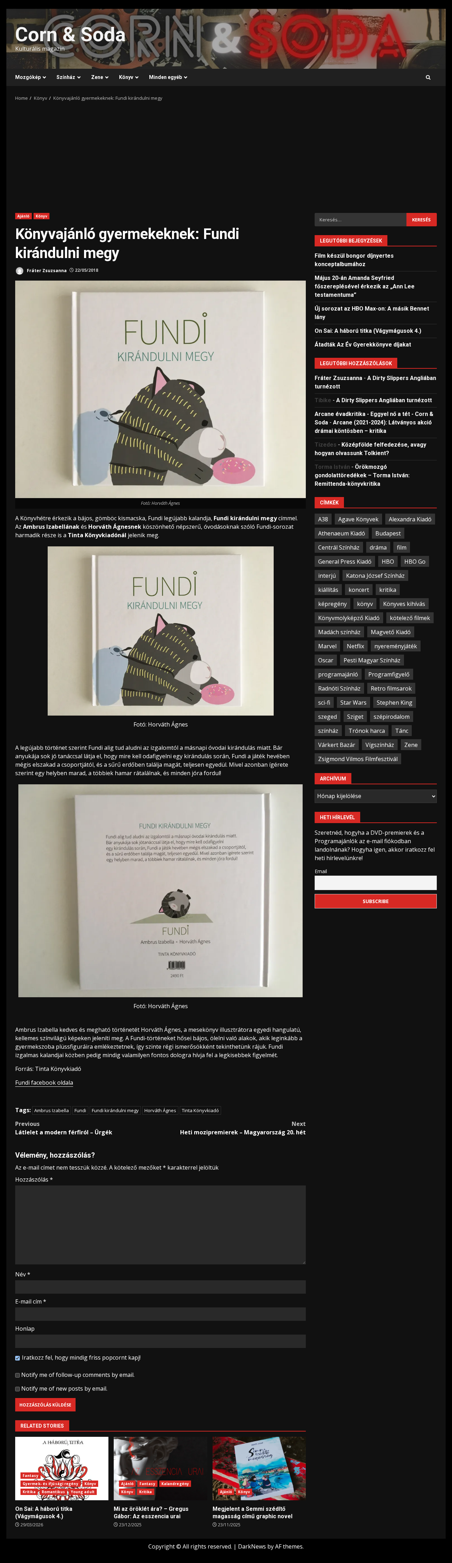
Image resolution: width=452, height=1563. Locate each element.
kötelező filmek (410, 617)
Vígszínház (379, 744)
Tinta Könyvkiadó (200, 1110)
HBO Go (415, 561)
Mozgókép (28, 77)
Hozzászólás (34, 1179)
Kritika (29, 1491)
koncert (359, 589)
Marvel (327, 646)
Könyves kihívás (404, 603)
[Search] (428, 77)
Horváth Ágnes (160, 1110)
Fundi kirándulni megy (115, 1110)
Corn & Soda (70, 34)
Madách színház (339, 632)
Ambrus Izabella (51, 1110)
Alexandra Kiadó (410, 519)
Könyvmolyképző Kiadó (349, 617)
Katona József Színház (375, 575)
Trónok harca (367, 730)
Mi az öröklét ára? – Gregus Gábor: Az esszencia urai (160, 1468)
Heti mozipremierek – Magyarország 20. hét (243, 1128)
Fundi (80, 1110)
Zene (97, 77)
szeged (327, 716)
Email (321, 871)
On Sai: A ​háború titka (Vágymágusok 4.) (61, 1468)
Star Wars (353, 702)
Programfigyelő (389, 674)
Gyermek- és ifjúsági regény (50, 1483)
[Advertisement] (226, 154)
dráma (378, 547)
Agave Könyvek (358, 519)
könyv (365, 603)
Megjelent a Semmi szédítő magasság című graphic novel (259, 1468)
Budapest (388, 533)
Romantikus (53, 1491)
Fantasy (30, 1475)
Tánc (401, 730)
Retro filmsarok (391, 688)
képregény (332, 603)
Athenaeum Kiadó (341, 533)
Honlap (25, 1328)
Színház (65, 77)
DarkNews (252, 1546)
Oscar (325, 660)
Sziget (355, 716)
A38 (323, 519)
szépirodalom (392, 716)
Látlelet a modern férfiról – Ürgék (63, 1128)
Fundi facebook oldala (44, 1082)
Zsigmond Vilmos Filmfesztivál (358, 758)
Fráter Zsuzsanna (46, 270)
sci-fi (324, 702)
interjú (327, 575)
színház (328, 730)
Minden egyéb (165, 77)
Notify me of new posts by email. (64, 1388)
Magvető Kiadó (391, 632)
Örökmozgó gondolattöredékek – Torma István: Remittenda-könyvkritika (362, 475)
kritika (387, 589)
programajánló (338, 674)
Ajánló (23, 216)
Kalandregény (175, 1483)
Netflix (355, 646)
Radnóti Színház (339, 688)
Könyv (126, 77)
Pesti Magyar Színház (372, 660)
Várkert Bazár (336, 744)
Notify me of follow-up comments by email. (78, 1375)
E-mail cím (30, 1301)
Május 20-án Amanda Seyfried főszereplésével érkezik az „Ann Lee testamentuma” (365, 286)
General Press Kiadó (344, 561)
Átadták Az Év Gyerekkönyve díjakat (363, 344)
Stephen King (394, 702)
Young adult (83, 1491)
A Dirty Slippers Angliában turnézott (384, 400)
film (401, 547)
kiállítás (328, 589)
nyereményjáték (395, 646)
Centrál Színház (338, 547)
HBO (388, 561)
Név (22, 1274)
